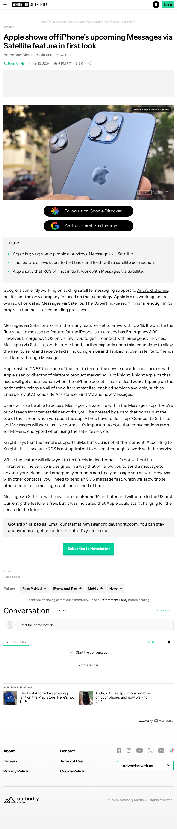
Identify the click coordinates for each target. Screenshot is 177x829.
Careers (10, 761)
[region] (88, 665)
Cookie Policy (72, 771)
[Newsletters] (161, 750)
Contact (67, 751)
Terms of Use (71, 761)
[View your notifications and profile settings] (169, 642)
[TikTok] (172, 750)
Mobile (8, 27)
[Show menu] (4, 4)
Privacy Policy (15, 771)
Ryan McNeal (17, 64)
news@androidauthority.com (110, 524)
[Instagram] (129, 750)
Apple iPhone (12, 576)
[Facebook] (119, 750)
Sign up (165, 610)
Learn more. (128, 21)
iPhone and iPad (67, 588)
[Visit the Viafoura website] (164, 721)
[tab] (16, 642)
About (9, 751)
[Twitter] (150, 750)
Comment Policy (115, 600)
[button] (88, 4)
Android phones (152, 290)
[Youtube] (139, 750)
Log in (154, 610)
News (7, 571)
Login (168, 5)
